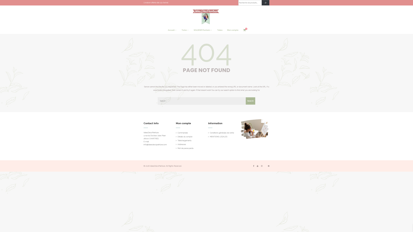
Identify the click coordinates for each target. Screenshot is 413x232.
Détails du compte (185, 137)
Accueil (171, 30)
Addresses (182, 144)
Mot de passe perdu (185, 148)
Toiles (219, 30)
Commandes (183, 133)
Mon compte (232, 30)
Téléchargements (184, 141)
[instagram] (262, 166)
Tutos (184, 30)
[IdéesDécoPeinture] (205, 25)
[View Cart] (244, 30)
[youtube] (257, 166)
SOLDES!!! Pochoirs (202, 30)
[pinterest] (268, 166)
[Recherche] (265, 2)
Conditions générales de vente (222, 133)
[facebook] (253, 166)
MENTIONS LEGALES (218, 137)
